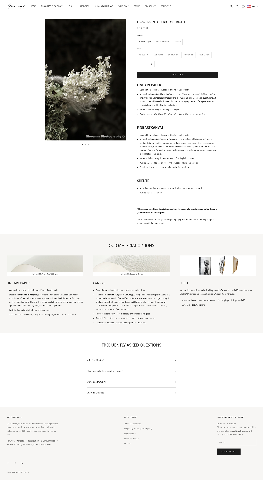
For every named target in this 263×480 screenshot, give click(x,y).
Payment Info (130, 434)
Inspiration (84, 6)
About (137, 6)
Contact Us (166, 6)
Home (33, 6)
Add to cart (177, 75)
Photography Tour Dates (52, 6)
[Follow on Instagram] (15, 463)
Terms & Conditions (132, 424)
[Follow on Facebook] (8, 463)
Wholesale (123, 6)
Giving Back (150, 6)
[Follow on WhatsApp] (22, 463)
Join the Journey (229, 452)
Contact (127, 443)
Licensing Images (131, 439)
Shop (71, 6)
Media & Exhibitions (104, 6)
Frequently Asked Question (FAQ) (138, 429)
